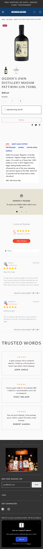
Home (3, 19)
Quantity (5, 97)
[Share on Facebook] (32, 124)
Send (36, 485)
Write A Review (21, 241)
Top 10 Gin (9, 19)
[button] (6, 70)
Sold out (21, 120)
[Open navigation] (3, 12)
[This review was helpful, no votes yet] (33, 293)
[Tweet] (35, 124)
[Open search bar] (34, 12)
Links (4, 495)
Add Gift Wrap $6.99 (15, 109)
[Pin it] (39, 124)
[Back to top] (21, 442)
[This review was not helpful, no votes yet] (37, 293)
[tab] (7, 144)
